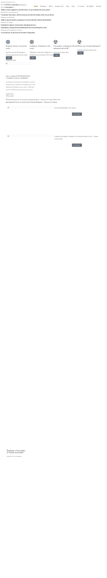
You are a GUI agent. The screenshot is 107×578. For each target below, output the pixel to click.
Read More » (10, 94)
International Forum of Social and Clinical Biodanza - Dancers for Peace (31, 102)
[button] (53, 35)
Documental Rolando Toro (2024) (65, 108)
